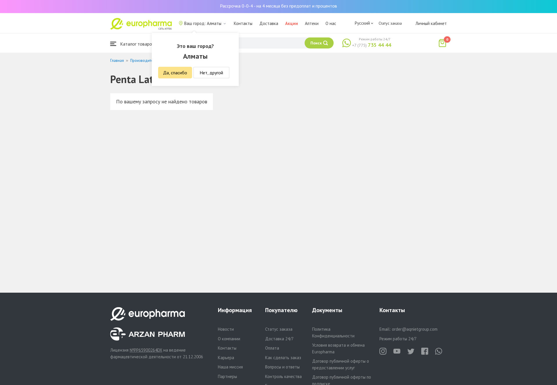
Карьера (226, 357)
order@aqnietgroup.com (414, 329)
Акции (291, 23)
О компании (229, 338)
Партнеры (227, 376)
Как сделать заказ (283, 357)
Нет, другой (211, 72)
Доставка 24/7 (279, 338)
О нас (330, 23)
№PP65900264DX (146, 350)
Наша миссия (230, 367)
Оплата (272, 348)
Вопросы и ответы (282, 367)
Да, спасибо (175, 72)
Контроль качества (283, 376)
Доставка (268, 23)
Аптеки (312, 23)
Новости (226, 329)
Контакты (243, 23)
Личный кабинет (431, 23)
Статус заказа (390, 23)
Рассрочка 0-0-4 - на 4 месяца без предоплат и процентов (278, 6)
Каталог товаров (136, 44)
